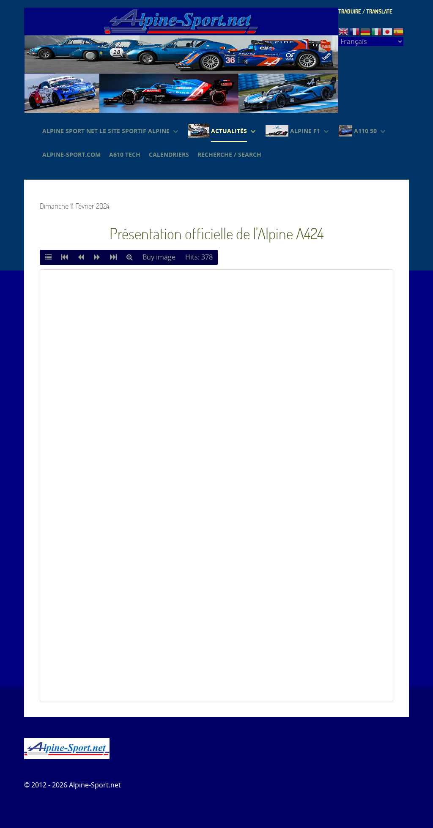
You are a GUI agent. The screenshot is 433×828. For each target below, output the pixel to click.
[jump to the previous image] (81, 257)
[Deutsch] (365, 31)
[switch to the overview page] (48, 257)
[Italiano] (376, 31)
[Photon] (67, 748)
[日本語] (387, 31)
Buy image (159, 257)
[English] (343, 31)
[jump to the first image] (64, 257)
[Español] (398, 31)
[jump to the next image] (97, 257)
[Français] (354, 31)
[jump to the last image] (113, 257)
